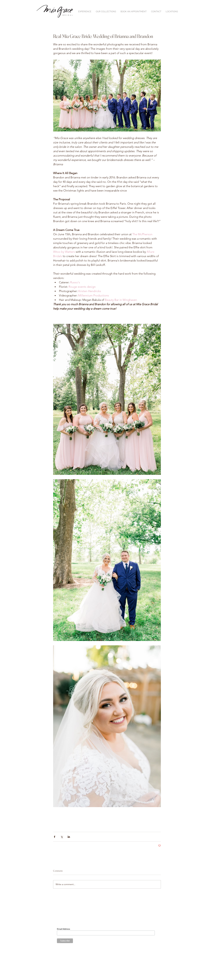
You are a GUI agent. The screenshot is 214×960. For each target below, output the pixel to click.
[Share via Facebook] (54, 836)
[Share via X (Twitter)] (61, 836)
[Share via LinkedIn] (68, 836)
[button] (84, 11)
